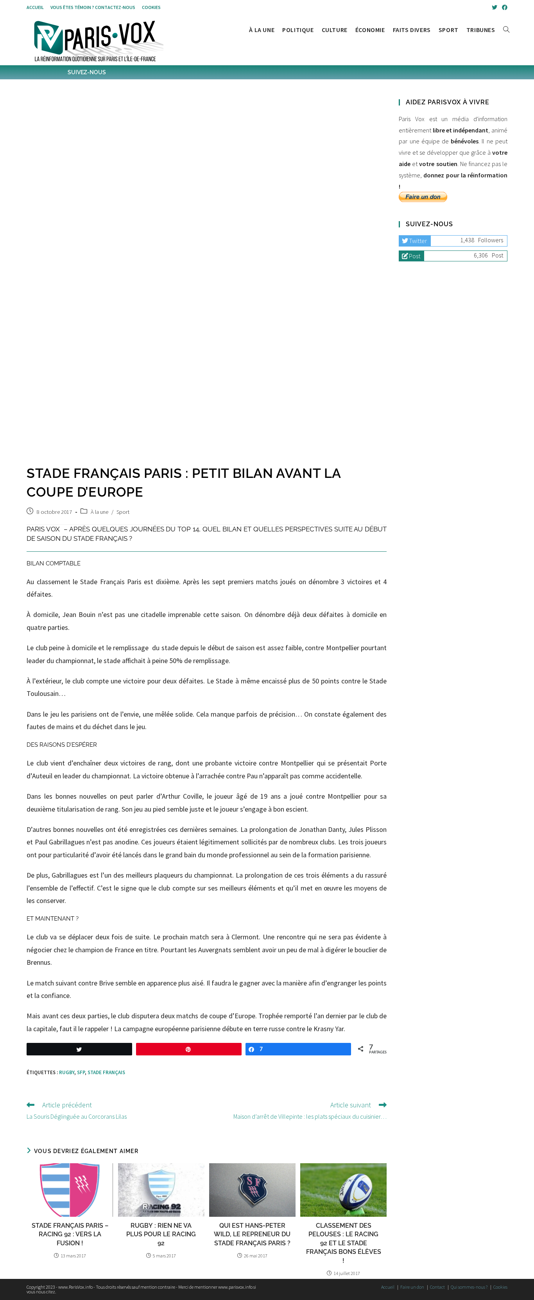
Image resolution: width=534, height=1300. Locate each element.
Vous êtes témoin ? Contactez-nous (92, 7)
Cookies (151, 7)
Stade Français (106, 1072)
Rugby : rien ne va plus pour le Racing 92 (161, 1234)
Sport (122, 511)
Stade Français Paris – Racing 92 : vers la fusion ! (70, 1234)
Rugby (66, 1072)
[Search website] (506, 29)
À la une (99, 511)
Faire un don (412, 1287)
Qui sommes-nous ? (469, 1287)
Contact (437, 1287)
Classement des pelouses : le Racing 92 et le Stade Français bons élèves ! (343, 1243)
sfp (81, 1072)
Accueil (35, 7)
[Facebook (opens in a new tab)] (503, 7)
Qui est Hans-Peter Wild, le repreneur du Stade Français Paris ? (252, 1234)
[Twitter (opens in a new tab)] (494, 7)
